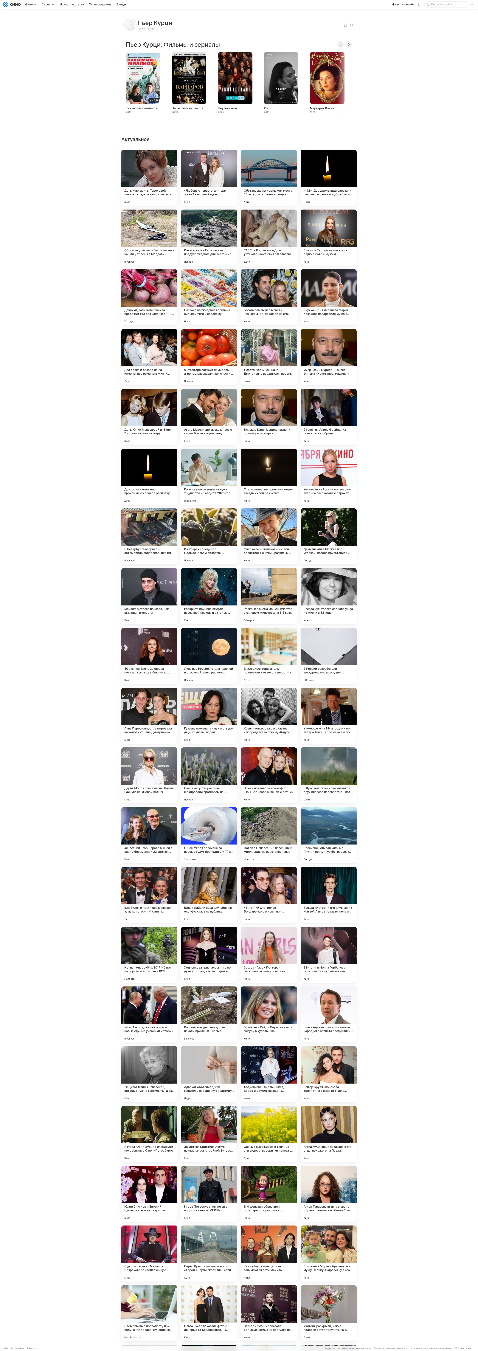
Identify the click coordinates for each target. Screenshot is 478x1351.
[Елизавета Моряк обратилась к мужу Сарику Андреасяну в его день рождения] (329, 1253)
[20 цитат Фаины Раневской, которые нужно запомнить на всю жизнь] (149, 1074)
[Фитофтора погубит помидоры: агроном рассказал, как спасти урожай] (209, 357)
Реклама (32, 1348)
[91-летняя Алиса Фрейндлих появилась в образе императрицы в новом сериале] (329, 417)
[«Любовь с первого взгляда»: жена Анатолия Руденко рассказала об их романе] (209, 178)
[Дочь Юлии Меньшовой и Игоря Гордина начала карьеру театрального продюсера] (149, 417)
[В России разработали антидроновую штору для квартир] (329, 656)
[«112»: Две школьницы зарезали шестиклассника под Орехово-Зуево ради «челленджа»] (329, 178)
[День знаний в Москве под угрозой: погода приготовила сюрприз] (329, 536)
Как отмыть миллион (141, 108)
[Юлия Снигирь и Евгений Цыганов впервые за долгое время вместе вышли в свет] (149, 1194)
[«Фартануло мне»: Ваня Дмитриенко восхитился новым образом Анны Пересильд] (269, 357)
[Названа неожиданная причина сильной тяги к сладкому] (209, 297)
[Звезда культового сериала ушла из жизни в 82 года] (329, 596)
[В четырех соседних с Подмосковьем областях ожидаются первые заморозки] (209, 536)
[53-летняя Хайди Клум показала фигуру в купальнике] (269, 1014)
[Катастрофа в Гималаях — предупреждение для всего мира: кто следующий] (209, 238)
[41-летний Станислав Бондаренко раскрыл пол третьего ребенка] (269, 895)
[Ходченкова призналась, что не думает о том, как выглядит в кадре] (209, 955)
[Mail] (5, 4)
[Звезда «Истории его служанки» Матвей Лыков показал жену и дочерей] (329, 895)
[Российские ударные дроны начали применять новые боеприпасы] (209, 1014)
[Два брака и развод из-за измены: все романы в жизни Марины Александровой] (149, 357)
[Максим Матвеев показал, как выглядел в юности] (149, 596)
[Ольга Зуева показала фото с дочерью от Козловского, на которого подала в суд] (209, 1313)
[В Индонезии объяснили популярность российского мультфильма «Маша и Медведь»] (269, 1194)
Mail (6, 1348)
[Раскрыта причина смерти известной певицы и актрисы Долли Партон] (209, 596)
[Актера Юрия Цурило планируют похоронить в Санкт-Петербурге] (149, 1134)
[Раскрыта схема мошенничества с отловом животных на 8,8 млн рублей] (269, 596)
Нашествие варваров (187, 108)
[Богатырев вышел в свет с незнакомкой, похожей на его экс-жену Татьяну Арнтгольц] (269, 297)
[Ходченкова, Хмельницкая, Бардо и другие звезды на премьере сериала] (269, 1074)
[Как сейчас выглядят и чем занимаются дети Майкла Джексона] (269, 1253)
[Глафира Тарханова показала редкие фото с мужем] (329, 238)
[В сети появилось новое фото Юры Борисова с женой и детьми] (269, 775)
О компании (17, 1348)
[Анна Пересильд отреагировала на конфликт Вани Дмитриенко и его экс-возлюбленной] (149, 716)
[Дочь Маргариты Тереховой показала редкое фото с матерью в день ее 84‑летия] (149, 178)
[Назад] (340, 44)
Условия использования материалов (431, 1348)
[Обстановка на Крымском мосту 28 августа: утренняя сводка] (269, 178)
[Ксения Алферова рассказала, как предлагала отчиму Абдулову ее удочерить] (269, 716)
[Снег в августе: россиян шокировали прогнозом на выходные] (209, 775)
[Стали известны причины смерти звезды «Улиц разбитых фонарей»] (269, 477)
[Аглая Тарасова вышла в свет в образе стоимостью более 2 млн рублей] (329, 1194)
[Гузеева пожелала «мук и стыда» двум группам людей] (209, 716)
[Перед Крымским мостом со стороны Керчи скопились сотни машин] (209, 1253)
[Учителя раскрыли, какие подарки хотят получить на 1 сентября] (329, 1313)
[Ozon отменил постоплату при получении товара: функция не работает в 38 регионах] (149, 1313)
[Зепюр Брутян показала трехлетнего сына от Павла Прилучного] (329, 1074)
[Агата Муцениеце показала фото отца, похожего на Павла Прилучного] (329, 1134)
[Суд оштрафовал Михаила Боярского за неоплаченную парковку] (149, 1253)
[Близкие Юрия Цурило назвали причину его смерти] (269, 417)
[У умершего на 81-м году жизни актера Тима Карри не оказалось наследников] (329, 716)
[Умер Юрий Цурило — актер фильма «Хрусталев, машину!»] (329, 357)
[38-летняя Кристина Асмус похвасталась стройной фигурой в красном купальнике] (209, 1134)
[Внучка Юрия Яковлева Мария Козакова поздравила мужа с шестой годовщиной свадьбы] (329, 297)
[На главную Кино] (14, 4)
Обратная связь (462, 1348)
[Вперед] (348, 44)
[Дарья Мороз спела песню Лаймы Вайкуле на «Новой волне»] (149, 775)
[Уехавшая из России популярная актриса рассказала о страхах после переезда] (329, 477)
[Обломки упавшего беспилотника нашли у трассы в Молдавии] (149, 238)
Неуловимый (227, 108)
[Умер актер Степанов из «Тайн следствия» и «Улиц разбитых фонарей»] (269, 536)
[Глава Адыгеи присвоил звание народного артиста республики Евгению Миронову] (329, 1014)
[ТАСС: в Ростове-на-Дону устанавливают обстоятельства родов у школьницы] (269, 238)
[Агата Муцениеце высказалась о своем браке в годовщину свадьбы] (209, 417)
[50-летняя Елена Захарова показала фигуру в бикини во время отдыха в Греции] (149, 656)
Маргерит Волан (322, 108)
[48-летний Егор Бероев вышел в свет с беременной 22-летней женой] (149, 835)
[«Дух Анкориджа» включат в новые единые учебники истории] (149, 1014)
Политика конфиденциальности (391, 1348)
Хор (267, 108)
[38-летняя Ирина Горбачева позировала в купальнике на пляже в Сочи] (329, 955)
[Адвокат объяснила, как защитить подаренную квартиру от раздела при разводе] (209, 1074)
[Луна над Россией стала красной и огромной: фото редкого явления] (209, 656)
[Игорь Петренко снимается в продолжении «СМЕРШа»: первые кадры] (209, 1194)
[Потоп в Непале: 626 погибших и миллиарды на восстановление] (269, 835)
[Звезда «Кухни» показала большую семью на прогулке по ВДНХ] (269, 1313)
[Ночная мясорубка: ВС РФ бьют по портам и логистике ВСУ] (149, 955)
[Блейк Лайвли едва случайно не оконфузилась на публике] (209, 895)
